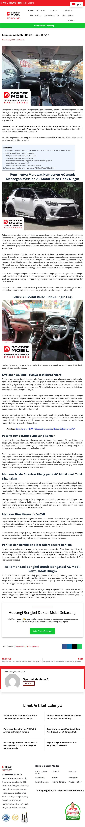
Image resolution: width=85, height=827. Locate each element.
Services (53, 10)
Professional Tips (51, 15)
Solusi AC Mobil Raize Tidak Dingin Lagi (19, 153)
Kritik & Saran (42, 782)
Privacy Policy (75, 782)
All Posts (28, 683)
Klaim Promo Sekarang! (42, 631)
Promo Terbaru (59, 782)
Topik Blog (67, 10)
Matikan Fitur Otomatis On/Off (18, 163)
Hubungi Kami (68, 15)
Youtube (72, 771)
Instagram (73, 777)
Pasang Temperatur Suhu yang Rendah (21, 158)
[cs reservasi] (73, 811)
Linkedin (56, 771)
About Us (41, 10)
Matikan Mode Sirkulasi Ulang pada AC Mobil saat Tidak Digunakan (30, 161)
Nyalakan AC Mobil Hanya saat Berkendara (22, 156)
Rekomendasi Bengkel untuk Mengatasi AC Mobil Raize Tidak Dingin (30, 168)
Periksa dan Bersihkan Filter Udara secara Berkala (24, 165)
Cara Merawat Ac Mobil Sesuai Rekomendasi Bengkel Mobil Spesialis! (45, 429)
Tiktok (55, 777)
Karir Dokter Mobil (41, 772)
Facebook (39, 777)
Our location (35, 15)
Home (30, 10)
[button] (64, 646)
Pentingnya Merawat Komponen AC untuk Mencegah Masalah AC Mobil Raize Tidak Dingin (38, 150)
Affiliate (71, 20)
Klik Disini (15, 2)
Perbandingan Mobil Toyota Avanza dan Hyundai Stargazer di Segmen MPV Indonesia (20, 745)
